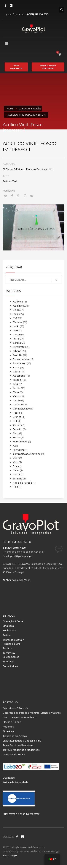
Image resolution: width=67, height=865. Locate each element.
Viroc (16, 458)
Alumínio (18, 305)
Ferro (16, 338)
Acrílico (7, 181)
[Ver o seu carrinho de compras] (59, 54)
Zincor (16, 474)
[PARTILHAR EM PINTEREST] (25, 195)
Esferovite (19, 347)
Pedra (16, 412)
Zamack (17, 425)
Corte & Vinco (10, 666)
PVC (15, 318)
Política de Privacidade (15, 782)
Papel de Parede (22, 482)
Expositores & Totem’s (15, 708)
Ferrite (16, 437)
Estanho (17, 478)
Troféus (7, 648)
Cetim (16, 470)
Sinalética (8, 625)
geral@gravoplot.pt (20, 556)
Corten (17, 334)
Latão (16, 326)
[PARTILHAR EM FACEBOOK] (12, 195)
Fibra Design (10, 855)
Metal (16, 392)
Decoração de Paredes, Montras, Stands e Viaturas (32, 712)
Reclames (8, 726)
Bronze (17, 416)
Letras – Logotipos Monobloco (19, 717)
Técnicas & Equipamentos (11, 654)
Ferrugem (18, 449)
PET (15, 421)
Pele (15, 486)
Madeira (18, 322)
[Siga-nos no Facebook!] (17, 837)
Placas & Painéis (12, 722)
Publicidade (9, 630)
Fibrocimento (20, 441)
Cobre (16, 371)
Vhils (15, 462)
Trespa (17, 379)
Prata (16, 466)
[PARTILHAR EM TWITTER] (5, 196)
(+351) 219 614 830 (37, 14)
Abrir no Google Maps (17, 580)
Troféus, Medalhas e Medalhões (21, 749)
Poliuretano (19, 363)
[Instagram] (11, 5)
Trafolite (18, 355)
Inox (15, 314)
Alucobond (19, 375)
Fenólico (17, 429)
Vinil (14, 181)
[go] (56, 280)
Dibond (17, 351)
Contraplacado (21, 408)
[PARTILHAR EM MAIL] (31, 195)
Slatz (16, 433)
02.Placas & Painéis (14, 169)
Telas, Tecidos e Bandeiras (18, 745)
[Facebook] (5, 5)
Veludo (17, 396)
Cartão (17, 400)
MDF (15, 330)
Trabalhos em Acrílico (15, 736)
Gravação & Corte (13, 621)
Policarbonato (21, 359)
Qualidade (9, 777)
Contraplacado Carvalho (27, 454)
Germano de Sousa (14, 754)
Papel (16, 367)
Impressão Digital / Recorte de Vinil (13, 641)
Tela (15, 384)
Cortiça (17, 342)
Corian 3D (18, 404)
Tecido (16, 388)
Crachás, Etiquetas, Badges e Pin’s (22, 740)
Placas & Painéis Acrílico (39, 169)
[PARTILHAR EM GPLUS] (18, 195)
